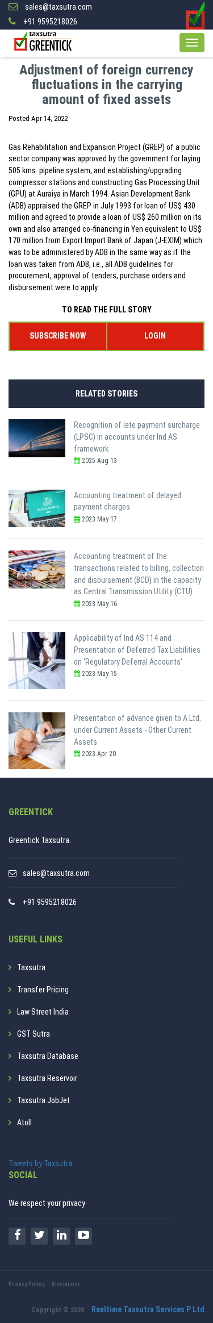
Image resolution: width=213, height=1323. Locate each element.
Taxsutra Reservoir (47, 1078)
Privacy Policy (26, 1284)
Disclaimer (66, 1284)
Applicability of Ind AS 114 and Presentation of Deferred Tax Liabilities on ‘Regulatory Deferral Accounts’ (137, 649)
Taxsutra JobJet (43, 1100)
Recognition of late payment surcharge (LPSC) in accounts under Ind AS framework (137, 436)
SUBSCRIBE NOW (58, 335)
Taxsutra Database (47, 1056)
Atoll (24, 1122)
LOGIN (155, 335)
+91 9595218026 (50, 902)
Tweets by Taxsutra (40, 1163)
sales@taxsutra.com (56, 873)
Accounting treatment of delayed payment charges (127, 501)
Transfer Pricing (43, 989)
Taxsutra (31, 967)
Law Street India (43, 1011)
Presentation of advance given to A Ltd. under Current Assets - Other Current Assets (137, 729)
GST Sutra (33, 1033)
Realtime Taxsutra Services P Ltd (147, 1309)
